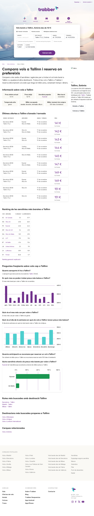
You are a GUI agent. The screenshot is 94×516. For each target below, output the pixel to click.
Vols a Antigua (7, 419)
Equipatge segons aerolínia (80, 458)
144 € (58, 148)
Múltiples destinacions (50, 31)
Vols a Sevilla (6, 464)
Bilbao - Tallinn (7, 406)
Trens (4, 503)
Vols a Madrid (6, 455)
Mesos (73, 461)
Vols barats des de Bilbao (56, 461)
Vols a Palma (6, 461)
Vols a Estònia (7, 432)
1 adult (19, 47)
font (72, 82)
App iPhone (29, 503)
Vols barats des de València (57, 470)
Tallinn (31, 274)
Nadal (73, 473)
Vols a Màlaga (6, 467)
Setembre (74, 464)
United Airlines (10, 246)
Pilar (72, 467)
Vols (3, 491)
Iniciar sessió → (87, 2)
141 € (58, 123)
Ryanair (44, 97)
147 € (58, 164)
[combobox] (25, 36)
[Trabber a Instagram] (72, 503)
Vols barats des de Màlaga (56, 464)
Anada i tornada (23, 31)
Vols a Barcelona (7, 458)
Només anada (36, 31)
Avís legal (73, 498)
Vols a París (29, 455)
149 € (58, 172)
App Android (29, 500)
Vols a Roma (29, 469)
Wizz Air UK (9, 230)
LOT (7, 238)
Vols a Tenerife (30, 461)
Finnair (8, 254)
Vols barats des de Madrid (56, 455)
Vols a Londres (30, 458)
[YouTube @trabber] (82, 503)
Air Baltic (8, 242)
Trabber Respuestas (32, 497)
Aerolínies (74, 455)
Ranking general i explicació (11, 259)
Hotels (4, 497)
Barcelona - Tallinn (8, 402)
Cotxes (5, 500)
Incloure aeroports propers (25, 41)
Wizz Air (8, 222)
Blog (26, 494)
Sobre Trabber (30, 491)
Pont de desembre (77, 470)
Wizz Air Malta (10, 234)
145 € (58, 156)
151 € (58, 189)
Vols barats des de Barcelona (57, 458)
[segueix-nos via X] (79, 503)
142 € (58, 131)
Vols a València (30, 472)
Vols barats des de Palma (56, 467)
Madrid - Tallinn (7, 404)
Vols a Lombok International (11, 421)
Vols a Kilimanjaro (8, 417)
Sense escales (58, 41)
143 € (58, 139)
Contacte (51, 491)
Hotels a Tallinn (78, 106)
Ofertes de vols (8, 494)
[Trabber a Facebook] (75, 503)
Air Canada (9, 217)
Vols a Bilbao (6, 470)
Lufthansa (8, 250)
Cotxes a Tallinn (78, 111)
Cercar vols (47, 53)
